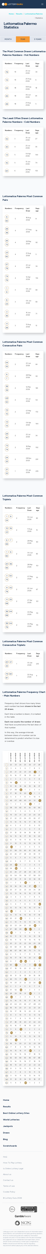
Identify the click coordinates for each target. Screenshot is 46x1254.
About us (7, 1174)
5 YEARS (37, 39)
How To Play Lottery (12, 1163)
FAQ (5, 1157)
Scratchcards (10, 1145)
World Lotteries (11, 1119)
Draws (6, 1132)
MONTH (8, 39)
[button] (42, 4)
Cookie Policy (9, 1192)
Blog (5, 1139)
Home (11, 14)
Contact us (8, 1180)
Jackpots (8, 1126)
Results (19, 14)
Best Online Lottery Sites (16, 1113)
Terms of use (9, 1186)
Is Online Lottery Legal (13, 1168)
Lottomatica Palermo (34, 14)
